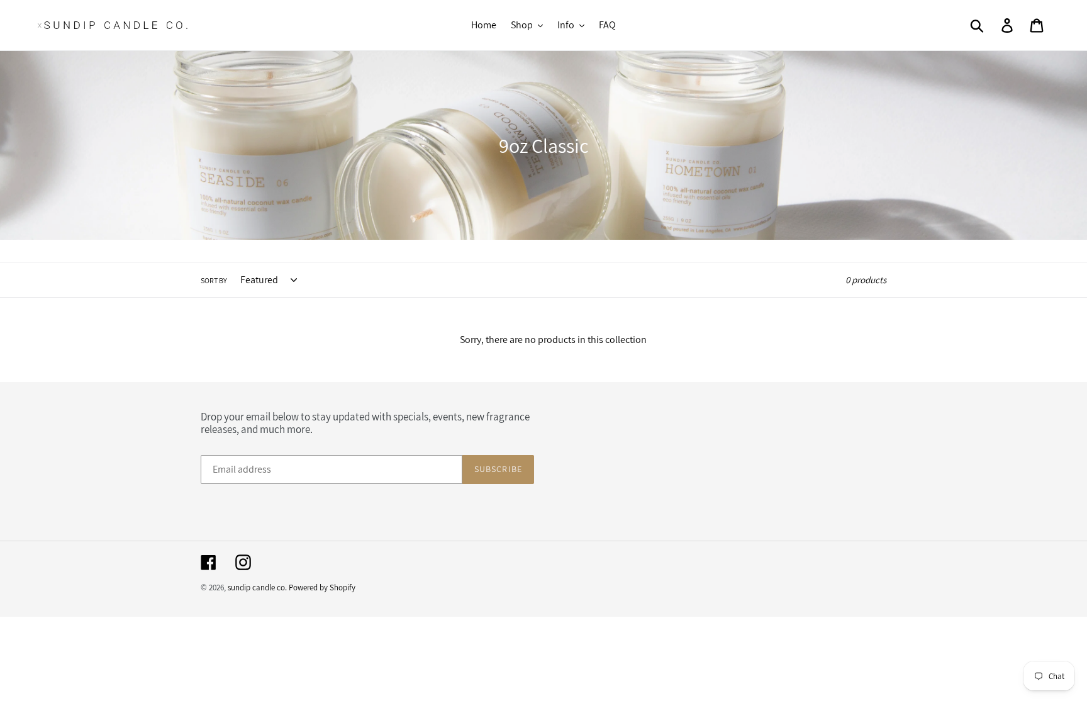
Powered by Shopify (322, 587)
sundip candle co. (257, 587)
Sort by (214, 280)
